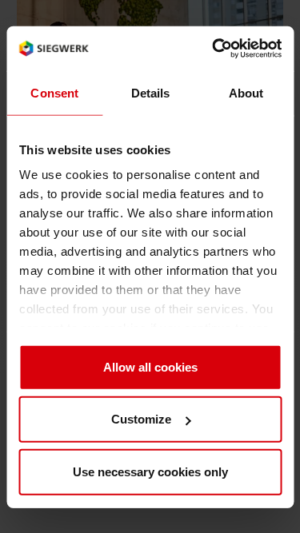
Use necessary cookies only (150, 471)
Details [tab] (150, 92)
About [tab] (245, 92)
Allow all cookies (150, 366)
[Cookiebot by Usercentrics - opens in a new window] (214, 48)
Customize (141, 418)
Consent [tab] (54, 92)
